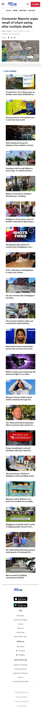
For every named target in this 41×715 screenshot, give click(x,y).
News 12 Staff (6, 31)
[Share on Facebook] (8, 38)
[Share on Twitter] (11, 38)
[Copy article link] (15, 38)
